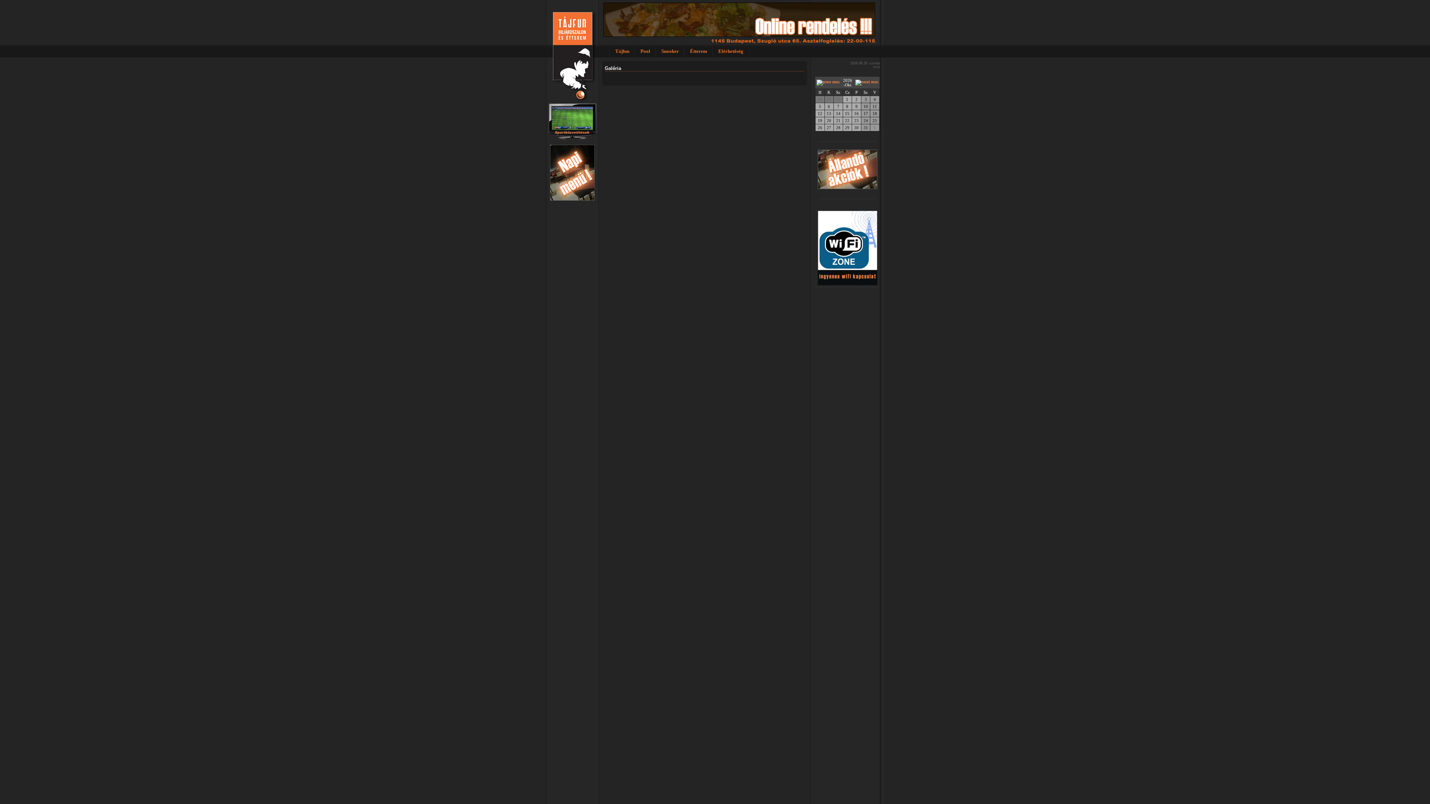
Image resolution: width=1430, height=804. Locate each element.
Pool (645, 51)
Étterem (698, 51)
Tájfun (622, 51)
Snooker (670, 51)
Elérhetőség (730, 51)
